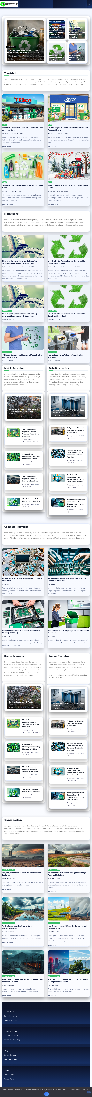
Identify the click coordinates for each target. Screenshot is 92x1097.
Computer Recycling (16, 526)
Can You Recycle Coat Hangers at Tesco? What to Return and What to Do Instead (22, 51)
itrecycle (26, 462)
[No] (89, 1092)
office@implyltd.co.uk (14, 56)
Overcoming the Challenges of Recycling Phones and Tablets (31, 456)
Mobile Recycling (14, 368)
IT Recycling (11, 213)
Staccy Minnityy (15, 417)
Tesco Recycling (10, 1059)
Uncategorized (11, 46)
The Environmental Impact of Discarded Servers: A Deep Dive (30, 479)
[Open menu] (89, 4)
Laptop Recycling (59, 656)
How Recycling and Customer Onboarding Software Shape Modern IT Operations (77, 32)
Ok (46, 1094)
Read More (10, 60)
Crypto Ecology (8, 869)
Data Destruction (59, 368)
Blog (4, 124)
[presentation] (23, 108)
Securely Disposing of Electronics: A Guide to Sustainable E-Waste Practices (23, 411)
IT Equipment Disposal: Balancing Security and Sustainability (75, 430)
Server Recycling (14, 656)
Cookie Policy (9, 1075)
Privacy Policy (9, 1079)
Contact (7, 1070)
